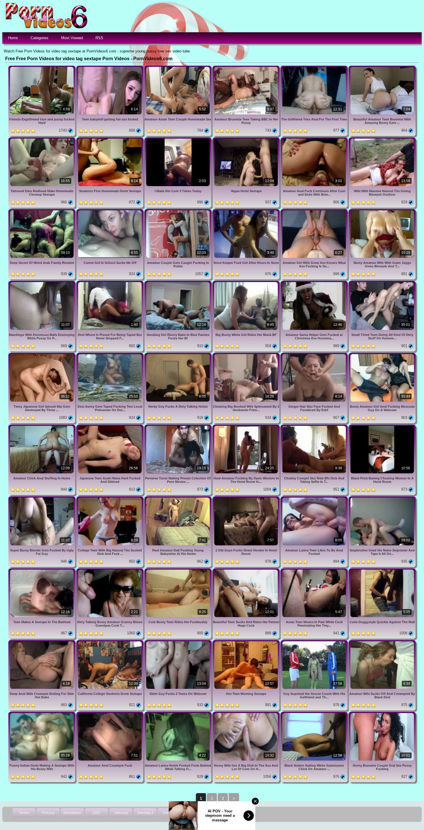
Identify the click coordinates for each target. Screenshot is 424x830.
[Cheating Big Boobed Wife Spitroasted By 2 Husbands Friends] (247, 355)
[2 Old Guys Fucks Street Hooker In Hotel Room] (247, 498)
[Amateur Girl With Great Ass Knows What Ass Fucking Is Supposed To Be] (315, 211)
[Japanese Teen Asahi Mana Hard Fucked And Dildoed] (110, 427)
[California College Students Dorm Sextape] (110, 642)
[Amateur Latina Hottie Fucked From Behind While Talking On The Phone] (179, 714)
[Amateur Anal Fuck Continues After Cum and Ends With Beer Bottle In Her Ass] (315, 139)
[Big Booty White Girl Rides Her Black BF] (247, 283)
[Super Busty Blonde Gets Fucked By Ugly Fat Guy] (42, 498)
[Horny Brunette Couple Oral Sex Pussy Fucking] (382, 714)
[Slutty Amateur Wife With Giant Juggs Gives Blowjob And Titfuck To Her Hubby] (382, 211)
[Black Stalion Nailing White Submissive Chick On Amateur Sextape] (315, 714)
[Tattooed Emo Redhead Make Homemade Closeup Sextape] (42, 139)
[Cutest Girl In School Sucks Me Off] (110, 211)
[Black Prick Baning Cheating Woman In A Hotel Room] (382, 427)
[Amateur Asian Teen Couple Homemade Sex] (179, 68)
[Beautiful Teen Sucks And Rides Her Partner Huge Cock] (247, 570)
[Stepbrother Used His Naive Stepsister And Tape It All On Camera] (382, 498)
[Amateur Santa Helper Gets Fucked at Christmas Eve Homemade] (315, 283)
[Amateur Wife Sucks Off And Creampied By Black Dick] (382, 642)
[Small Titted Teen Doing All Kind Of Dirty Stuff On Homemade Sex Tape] (382, 283)
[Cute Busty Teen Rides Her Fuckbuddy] (179, 570)
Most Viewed (72, 38)
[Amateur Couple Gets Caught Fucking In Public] (179, 211)
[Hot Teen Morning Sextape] (247, 642)
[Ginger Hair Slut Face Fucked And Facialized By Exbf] (315, 355)
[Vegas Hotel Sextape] (247, 139)
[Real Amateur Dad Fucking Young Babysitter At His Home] (179, 498)
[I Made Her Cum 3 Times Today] (179, 139)
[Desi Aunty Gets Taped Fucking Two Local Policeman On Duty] (110, 355)
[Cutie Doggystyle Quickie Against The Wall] (382, 570)
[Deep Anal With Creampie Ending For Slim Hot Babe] (42, 642)
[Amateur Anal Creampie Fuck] (110, 714)
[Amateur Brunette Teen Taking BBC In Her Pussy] (247, 68)
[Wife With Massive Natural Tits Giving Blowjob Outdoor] (382, 139)
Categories (39, 38)
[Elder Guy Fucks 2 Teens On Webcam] (179, 642)
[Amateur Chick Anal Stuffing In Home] (42, 427)
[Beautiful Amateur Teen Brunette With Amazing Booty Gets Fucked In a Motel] (382, 68)
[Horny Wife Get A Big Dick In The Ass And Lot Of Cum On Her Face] (247, 714)
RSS (99, 38)
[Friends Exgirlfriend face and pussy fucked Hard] (42, 68)
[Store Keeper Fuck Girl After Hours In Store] (247, 211)
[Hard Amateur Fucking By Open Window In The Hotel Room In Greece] (247, 427)
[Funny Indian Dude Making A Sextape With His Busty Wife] (42, 714)
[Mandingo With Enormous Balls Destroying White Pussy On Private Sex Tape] (42, 283)
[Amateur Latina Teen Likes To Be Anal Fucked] (315, 498)
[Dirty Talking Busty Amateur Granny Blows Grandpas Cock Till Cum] (110, 570)
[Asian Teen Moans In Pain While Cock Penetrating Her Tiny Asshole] (315, 570)
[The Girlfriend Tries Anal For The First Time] (315, 68)
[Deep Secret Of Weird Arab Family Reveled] (42, 211)
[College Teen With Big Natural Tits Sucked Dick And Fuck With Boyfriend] (110, 498)
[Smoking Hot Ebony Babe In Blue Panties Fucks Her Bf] (179, 283)
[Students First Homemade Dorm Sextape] (110, 139)
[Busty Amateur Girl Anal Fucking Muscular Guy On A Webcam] (382, 355)
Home (13, 38)
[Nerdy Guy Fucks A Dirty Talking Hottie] (179, 355)
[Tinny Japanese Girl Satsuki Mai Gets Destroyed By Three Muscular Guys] (42, 355)
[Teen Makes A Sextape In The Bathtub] (42, 570)
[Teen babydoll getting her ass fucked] (110, 68)
